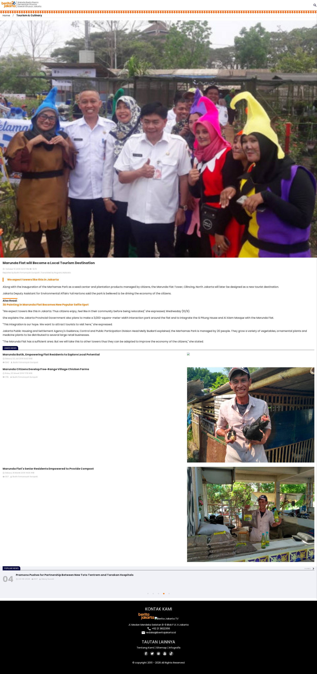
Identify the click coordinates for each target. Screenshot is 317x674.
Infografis (174, 647)
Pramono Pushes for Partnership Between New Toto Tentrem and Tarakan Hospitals (74, 575)
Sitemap (161, 647)
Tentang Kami (145, 647)
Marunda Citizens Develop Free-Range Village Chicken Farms (46, 369)
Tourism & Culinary (29, 15)
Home (6, 15)
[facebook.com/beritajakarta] (146, 653)
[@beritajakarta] (152, 653)
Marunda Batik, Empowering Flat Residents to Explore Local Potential (51, 354)
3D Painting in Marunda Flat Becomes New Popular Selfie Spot (46, 305)
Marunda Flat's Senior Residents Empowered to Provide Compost (48, 469)
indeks (307, 568)
